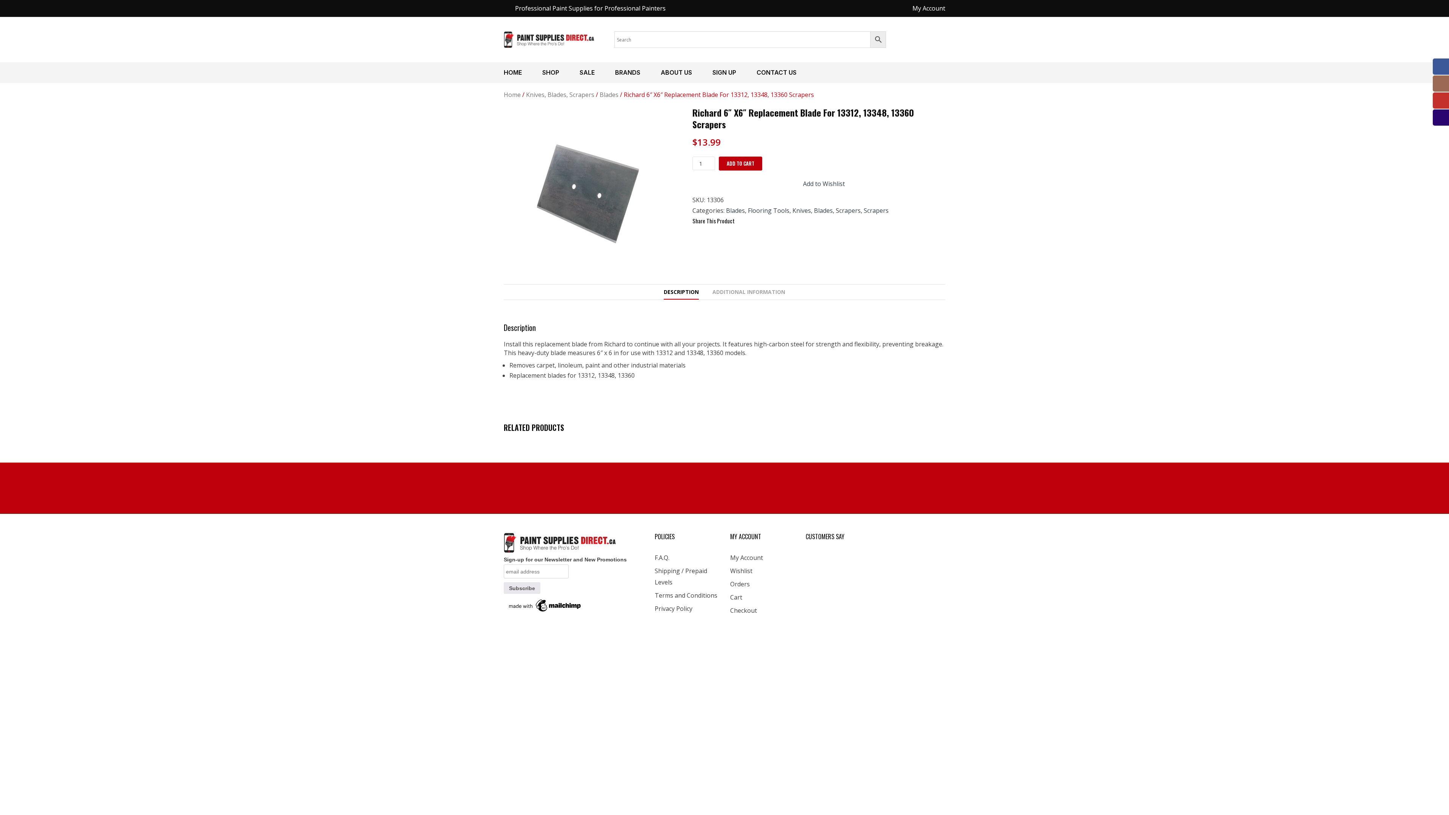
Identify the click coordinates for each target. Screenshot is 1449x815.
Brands (627, 72)
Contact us (777, 72)
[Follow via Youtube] (1441, 100)
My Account (746, 558)
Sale (587, 72)
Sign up (724, 72)
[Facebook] (744, 221)
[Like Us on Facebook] (1441, 66)
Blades (609, 95)
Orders (740, 584)
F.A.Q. (662, 558)
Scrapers (876, 210)
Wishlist (741, 571)
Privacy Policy (673, 608)
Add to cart (740, 163)
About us (676, 72)
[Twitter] (758, 221)
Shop (550, 72)
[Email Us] (1441, 117)
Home (513, 72)
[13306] (592, 195)
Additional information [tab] (748, 291)
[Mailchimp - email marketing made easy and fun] (545, 605)
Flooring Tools (768, 210)
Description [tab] (681, 291)
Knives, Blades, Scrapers (560, 95)
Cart (736, 597)
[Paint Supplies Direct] (549, 39)
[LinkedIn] (785, 221)
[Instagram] (1441, 83)
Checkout (743, 610)
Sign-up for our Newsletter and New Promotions (565, 560)
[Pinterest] (771, 221)
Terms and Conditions (686, 595)
